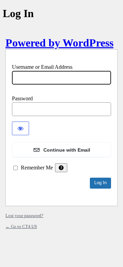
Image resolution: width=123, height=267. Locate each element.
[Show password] (20, 128)
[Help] (61, 167)
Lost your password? (24, 215)
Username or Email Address (42, 67)
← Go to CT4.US (21, 226)
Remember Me (37, 167)
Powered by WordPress (59, 43)
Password (22, 98)
